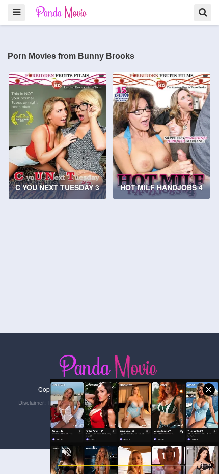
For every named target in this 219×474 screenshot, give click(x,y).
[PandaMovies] (62, 12)
